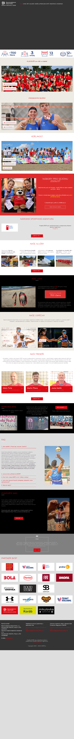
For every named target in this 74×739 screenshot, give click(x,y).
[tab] (18, 446)
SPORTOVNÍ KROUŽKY (11, 84)
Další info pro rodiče (55, 207)
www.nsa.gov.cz (37, 642)
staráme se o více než (55, 293)
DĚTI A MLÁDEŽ (30, 3)
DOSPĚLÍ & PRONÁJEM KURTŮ (42, 3)
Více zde (7, 340)
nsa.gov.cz (55, 228)
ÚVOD (21, 3)
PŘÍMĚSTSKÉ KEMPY (10, 88)
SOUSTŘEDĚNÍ (9, 127)
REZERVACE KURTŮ (10, 163)
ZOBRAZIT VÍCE (36, 235)
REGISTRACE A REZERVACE (56, 3)
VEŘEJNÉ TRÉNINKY (10, 159)
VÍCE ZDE (18, 518)
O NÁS (24, 3)
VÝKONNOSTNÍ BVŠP (10, 122)
